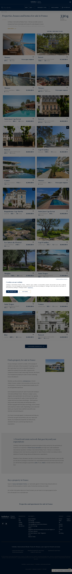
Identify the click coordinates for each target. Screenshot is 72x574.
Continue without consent (61, 279)
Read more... (30, 287)
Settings (25, 291)
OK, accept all (12, 291)
